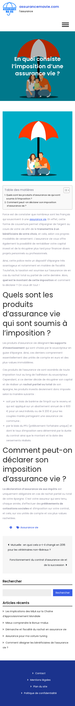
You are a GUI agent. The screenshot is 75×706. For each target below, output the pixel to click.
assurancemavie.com (39, 6)
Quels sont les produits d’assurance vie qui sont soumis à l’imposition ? (33, 197)
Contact (40, 673)
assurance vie (37, 219)
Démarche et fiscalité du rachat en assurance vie (36, 629)
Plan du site (40, 686)
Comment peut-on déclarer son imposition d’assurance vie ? (31, 204)
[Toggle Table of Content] (65, 190)
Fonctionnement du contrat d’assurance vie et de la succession (38, 562)
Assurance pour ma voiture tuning (26, 636)
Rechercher (12, 581)
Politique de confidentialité (40, 693)
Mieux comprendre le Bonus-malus (27, 623)
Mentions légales (40, 680)
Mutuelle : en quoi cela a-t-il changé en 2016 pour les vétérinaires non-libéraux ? (36, 547)
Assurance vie (29, 527)
